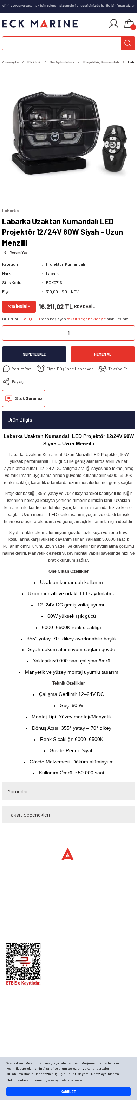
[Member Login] (113, 23)
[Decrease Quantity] (12, 333)
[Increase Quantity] (125, 333)
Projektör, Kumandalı (65, 264)
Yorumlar (18, 791)
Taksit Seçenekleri (29, 814)
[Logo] (40, 23)
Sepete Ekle (34, 354)
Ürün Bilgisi (21, 419)
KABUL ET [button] (68, 1092)
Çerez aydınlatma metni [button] (64, 1080)
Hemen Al (102, 354)
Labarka (53, 273)
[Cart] (129, 24)
